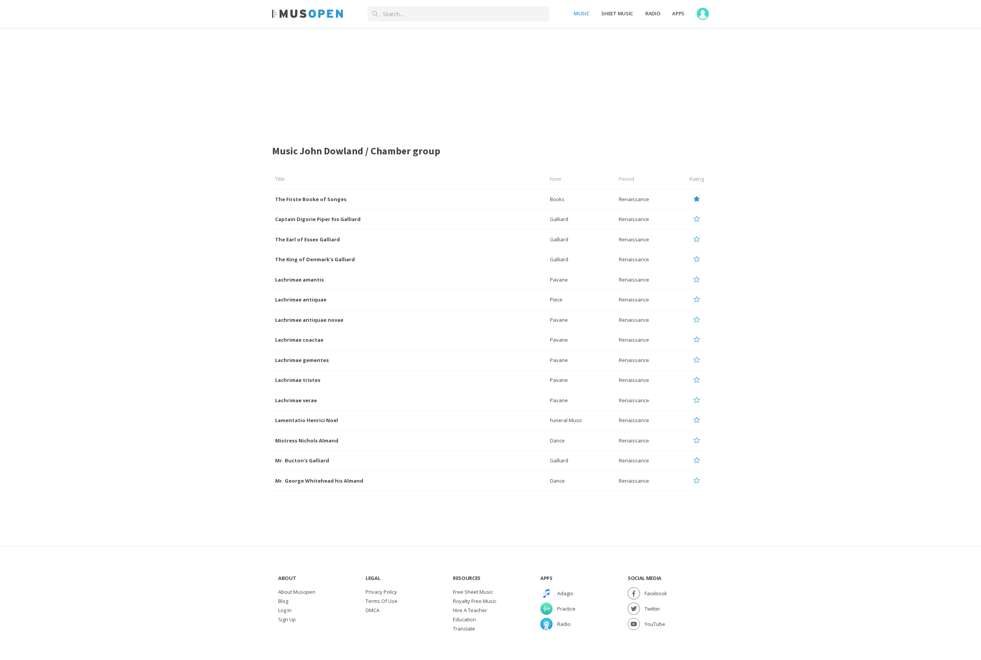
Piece (556, 299)
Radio (652, 13)
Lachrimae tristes (297, 380)
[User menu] (703, 14)
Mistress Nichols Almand (306, 440)
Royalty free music (474, 601)
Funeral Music (566, 420)
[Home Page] (307, 14)
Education (464, 619)
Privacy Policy (381, 591)
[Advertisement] (490, 81)
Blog (283, 601)
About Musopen (296, 591)
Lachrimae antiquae (300, 299)
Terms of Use (381, 601)
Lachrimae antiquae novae (309, 319)
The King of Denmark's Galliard (315, 259)
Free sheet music (473, 591)
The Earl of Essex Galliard (307, 239)
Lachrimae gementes (302, 360)
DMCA (372, 610)
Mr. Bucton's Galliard (302, 460)
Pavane (559, 279)
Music (581, 13)
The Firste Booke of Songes (310, 199)
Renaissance (634, 199)
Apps (678, 13)
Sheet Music (617, 13)
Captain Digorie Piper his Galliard (318, 219)
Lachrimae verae (296, 400)
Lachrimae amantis (299, 279)
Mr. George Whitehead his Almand (319, 480)
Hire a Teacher (470, 610)
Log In (285, 610)
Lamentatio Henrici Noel (306, 420)
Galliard (559, 219)
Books (557, 199)
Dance (557, 440)
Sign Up (287, 619)
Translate (464, 628)
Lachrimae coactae (299, 339)
